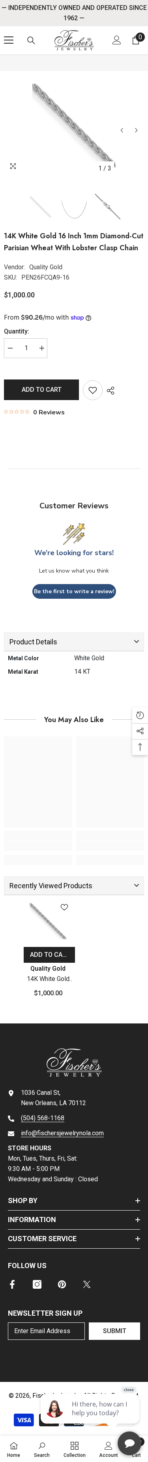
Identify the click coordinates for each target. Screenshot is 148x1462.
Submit (114, 1331)
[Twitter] (86, 1284)
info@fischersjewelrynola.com (62, 1133)
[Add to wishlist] (93, 390)
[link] (38, 846)
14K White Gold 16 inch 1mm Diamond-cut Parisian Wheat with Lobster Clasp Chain (48, 979)
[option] (74, 125)
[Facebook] (12, 1284)
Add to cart (42, 389)
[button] (122, 130)
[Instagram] (37, 1284)
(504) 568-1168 (42, 1118)
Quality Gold (45, 267)
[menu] (8, 40)
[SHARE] (108, 390)
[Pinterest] (61, 1284)
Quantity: (16, 331)
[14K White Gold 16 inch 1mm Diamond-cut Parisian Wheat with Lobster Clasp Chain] (48, 921)
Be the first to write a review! (74, 591)
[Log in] (116, 40)
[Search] (31, 40)
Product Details (33, 642)
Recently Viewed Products (50, 885)
